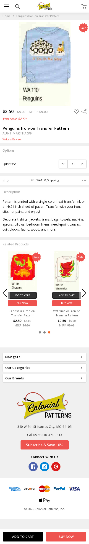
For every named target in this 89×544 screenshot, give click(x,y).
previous (5, 293)
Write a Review (12, 139)
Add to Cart (22, 295)
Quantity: (9, 164)
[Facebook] (33, 466)
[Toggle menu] (6, 6)
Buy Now (22, 303)
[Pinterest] (55, 466)
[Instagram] (44, 466)
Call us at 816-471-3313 (44, 435)
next (84, 293)
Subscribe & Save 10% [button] (44, 444)
